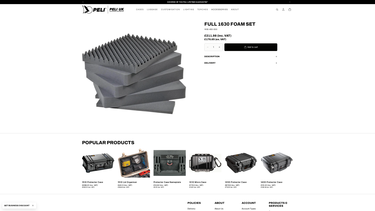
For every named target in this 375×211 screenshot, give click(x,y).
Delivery (209, 63)
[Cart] (290, 9)
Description (212, 56)
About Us (219, 208)
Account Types (249, 208)
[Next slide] (111, 163)
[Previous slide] (85, 163)
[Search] (277, 9)
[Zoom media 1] (134, 74)
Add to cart (252, 47)
